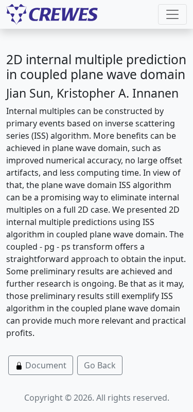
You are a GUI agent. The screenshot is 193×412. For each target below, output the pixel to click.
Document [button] (44, 365)
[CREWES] (52, 14)
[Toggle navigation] (172, 14)
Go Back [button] (100, 365)
